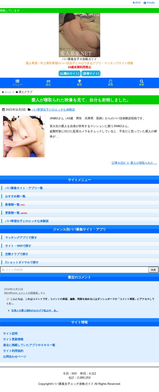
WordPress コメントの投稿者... (22, 293)
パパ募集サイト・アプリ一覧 (24, 188)
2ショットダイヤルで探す (22, 262)
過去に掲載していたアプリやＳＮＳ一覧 (29, 345)
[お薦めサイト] (69, 73)
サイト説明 (10, 333)
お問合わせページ (14, 356)
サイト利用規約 (13, 350)
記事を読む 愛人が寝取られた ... (134, 162)
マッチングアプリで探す (21, 237)
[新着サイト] (91, 73)
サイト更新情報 (13, 339)
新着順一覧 (15, 204)
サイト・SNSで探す (18, 245)
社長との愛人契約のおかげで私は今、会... (34, 310)
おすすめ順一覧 (15, 196)
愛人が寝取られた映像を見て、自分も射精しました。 (81, 100)
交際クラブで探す (16, 254)
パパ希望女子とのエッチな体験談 (53, 109)
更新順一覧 (16, 212)
